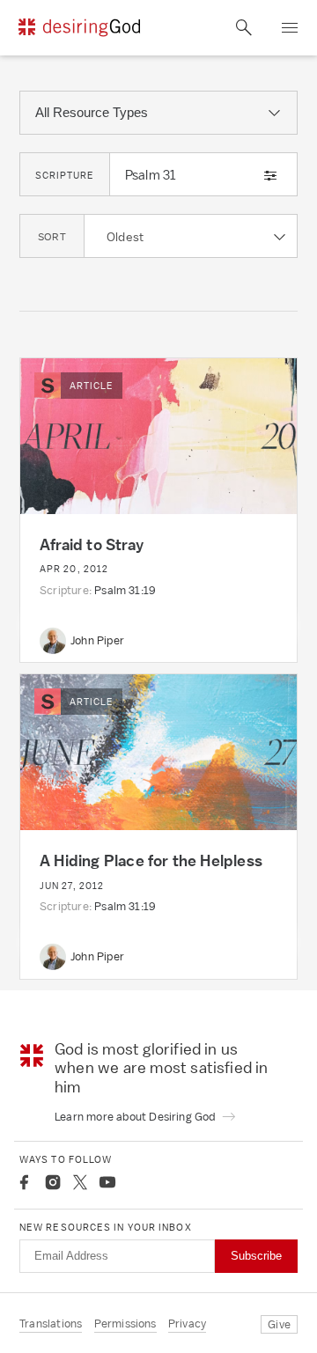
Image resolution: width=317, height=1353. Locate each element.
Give (279, 1324)
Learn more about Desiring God (136, 1116)
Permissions (125, 1323)
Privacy (187, 1323)
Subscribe (256, 1255)
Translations (50, 1323)
